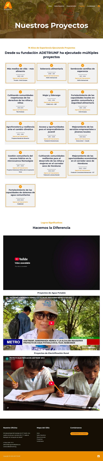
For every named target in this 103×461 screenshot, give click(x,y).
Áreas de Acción (71, 6)
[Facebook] (99, 6)
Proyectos (82, 6)
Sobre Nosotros (59, 6)
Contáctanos (91, 6)
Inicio (50, 6)
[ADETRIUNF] (8, 6)
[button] (79, 433)
